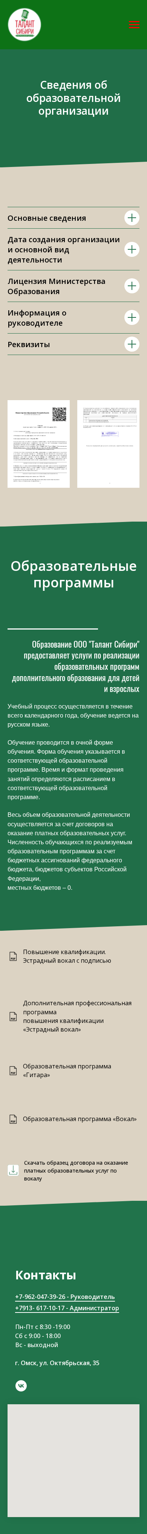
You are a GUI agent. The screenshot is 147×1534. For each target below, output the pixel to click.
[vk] (21, 1385)
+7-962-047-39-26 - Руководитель (65, 1297)
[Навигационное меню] (134, 25)
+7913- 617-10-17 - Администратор (67, 1308)
